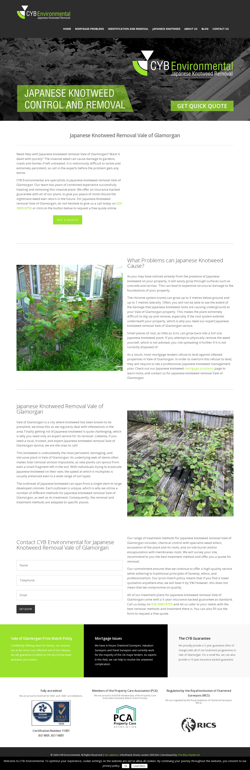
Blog (205, 29)
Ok (125, 766)
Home (67, 29)
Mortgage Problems (89, 29)
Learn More (139, 766)
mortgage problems (199, 368)
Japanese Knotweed (166, 29)
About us (190, 29)
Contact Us (220, 29)
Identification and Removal (128, 29)
